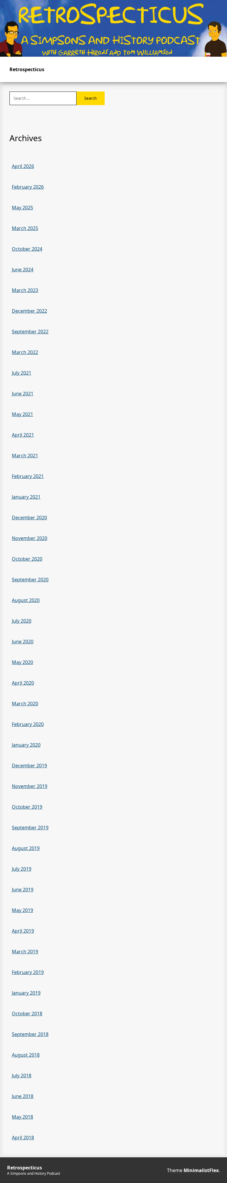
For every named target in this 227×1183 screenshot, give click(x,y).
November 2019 (29, 786)
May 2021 (22, 414)
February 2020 (28, 724)
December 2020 (29, 517)
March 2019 (25, 951)
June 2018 (22, 1096)
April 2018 (23, 1137)
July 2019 (21, 869)
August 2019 (26, 848)
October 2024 (27, 249)
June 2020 (22, 641)
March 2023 (25, 290)
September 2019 (30, 827)
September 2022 (30, 331)
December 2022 (29, 311)
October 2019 (27, 807)
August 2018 (26, 1055)
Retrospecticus (26, 69)
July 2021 (21, 373)
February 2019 (28, 972)
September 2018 (30, 1034)
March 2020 (25, 703)
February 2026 (28, 187)
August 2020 (26, 600)
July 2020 (21, 621)
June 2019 (22, 889)
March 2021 (25, 455)
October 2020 (27, 559)
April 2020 (23, 683)
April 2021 (23, 435)
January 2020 (26, 745)
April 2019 (23, 931)
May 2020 (22, 662)
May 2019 (22, 910)
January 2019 (26, 993)
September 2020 (30, 579)
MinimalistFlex (201, 1170)
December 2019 (29, 765)
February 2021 (28, 476)
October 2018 (27, 1013)
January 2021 (26, 497)
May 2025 (22, 207)
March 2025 (25, 228)
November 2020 (29, 538)
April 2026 (23, 166)
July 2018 (21, 1075)
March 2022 (25, 352)
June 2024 (22, 269)
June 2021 (22, 393)
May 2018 (22, 1117)
